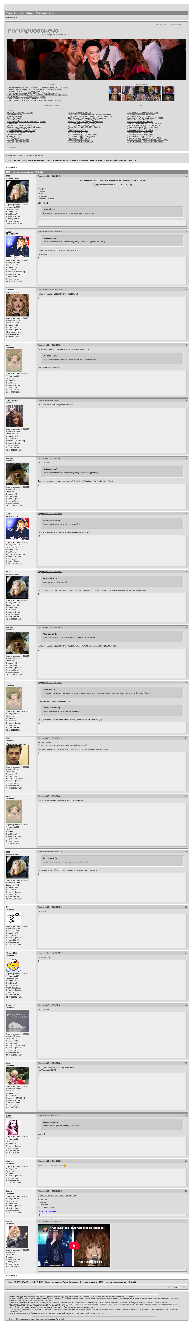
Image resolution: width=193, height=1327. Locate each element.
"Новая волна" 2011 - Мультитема (140, 131)
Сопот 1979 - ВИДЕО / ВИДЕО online (82, 125)
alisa (8, 1063)
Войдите (22, 155)
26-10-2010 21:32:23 (54, 1063)
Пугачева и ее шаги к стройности (19, 125)
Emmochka (11, 1005)
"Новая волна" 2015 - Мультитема (140, 134)
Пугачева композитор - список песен (21, 131)
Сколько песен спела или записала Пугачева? (24, 127)
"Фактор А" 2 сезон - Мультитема (140, 122)
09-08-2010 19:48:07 (54, 231)
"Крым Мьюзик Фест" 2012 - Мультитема (142, 127)
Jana (8, 345)
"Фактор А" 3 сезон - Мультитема (140, 120)
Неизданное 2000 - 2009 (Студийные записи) (24, 129)
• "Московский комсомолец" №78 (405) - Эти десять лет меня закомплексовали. (37, 87)
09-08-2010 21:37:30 (54, 851)
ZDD (8, 738)
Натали (9, 458)
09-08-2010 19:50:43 (54, 345)
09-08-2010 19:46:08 (54, 176)
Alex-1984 (10, 289)
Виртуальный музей (14, 114)
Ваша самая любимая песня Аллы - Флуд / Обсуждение (89, 114)
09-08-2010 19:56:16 (54, 458)
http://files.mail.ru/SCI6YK (47, 1070)
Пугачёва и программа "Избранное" (141, 114)
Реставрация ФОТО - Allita (78, 132)
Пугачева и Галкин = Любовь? (79, 112)
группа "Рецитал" (13, 138)
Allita (8, 232)
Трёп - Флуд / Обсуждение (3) (18, 141)
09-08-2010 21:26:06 (54, 796)
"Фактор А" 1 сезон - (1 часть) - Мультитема (144, 123)
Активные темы (12, 17)
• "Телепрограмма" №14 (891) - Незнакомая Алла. (26, 98)
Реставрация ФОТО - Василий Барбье (82, 134)
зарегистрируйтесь (36, 155)
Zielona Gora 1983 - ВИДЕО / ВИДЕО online (84, 120)
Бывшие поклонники (14, 134)
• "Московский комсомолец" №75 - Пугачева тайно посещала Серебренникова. (37, 95)
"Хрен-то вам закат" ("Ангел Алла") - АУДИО (144, 138)
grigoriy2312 (16, 988)
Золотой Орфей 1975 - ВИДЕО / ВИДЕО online (85, 122)
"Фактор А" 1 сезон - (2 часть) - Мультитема (144, 125)
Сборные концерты (88, 160)
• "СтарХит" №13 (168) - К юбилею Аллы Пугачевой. (26, 96)
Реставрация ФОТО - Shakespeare (81, 136)
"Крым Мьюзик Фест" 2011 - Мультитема (142, 129)
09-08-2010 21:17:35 (54, 738)
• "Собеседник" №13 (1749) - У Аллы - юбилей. (24, 91)
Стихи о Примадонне (15, 120)
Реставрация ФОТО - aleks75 (79, 138)
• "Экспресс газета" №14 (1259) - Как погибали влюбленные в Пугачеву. (34, 89)
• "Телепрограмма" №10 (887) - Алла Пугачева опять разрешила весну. (34, 100)
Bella (8, 1116)
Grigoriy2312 (11, 953)
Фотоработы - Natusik (76, 129)
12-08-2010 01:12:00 (54, 1005)
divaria (9, 1161)
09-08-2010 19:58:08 (54, 514)
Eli (7, 907)
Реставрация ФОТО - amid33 (79, 140)
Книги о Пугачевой (14, 118)
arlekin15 (10, 1221)
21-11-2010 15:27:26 (54, 1161)
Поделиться (42, 176)
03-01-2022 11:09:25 (54, 1191)
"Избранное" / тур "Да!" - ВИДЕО (139, 116)
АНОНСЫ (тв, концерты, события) (20, 112)
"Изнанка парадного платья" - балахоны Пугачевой (26, 122)
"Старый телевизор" (14, 116)
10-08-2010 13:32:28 (54, 953)
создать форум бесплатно (176, 1287)
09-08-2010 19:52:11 (54, 400)
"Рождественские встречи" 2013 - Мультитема (145, 141)
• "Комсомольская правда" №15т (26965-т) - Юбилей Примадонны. (32, 93)
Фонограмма (11, 136)
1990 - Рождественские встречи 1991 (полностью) (87, 118)
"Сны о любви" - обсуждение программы (142, 112)
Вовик (9, 1191)
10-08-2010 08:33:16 (54, 907)
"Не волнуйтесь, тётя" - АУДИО (139, 136)
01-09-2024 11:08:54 (54, 1221)
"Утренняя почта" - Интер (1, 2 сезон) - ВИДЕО (145, 118)
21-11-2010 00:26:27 (54, 1115)
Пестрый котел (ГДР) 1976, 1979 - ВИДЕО (84, 127)
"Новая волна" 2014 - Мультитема (140, 132)
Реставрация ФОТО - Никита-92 (80, 141)
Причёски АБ (12, 123)
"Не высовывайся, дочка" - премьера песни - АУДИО (147, 140)
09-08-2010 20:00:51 (54, 627)
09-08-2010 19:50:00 (54, 289)
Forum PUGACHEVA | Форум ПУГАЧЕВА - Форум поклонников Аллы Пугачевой (43, 160)
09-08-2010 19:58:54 (54, 572)
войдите (72, 213)
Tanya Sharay (12, 400)
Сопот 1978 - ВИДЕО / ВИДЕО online (82, 123)
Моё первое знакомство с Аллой (19, 132)
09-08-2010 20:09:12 (54, 683)
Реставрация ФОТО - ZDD (78, 131)
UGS (8, 176)
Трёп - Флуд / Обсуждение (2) (18, 140)
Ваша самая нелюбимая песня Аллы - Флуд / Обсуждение (90, 116)
